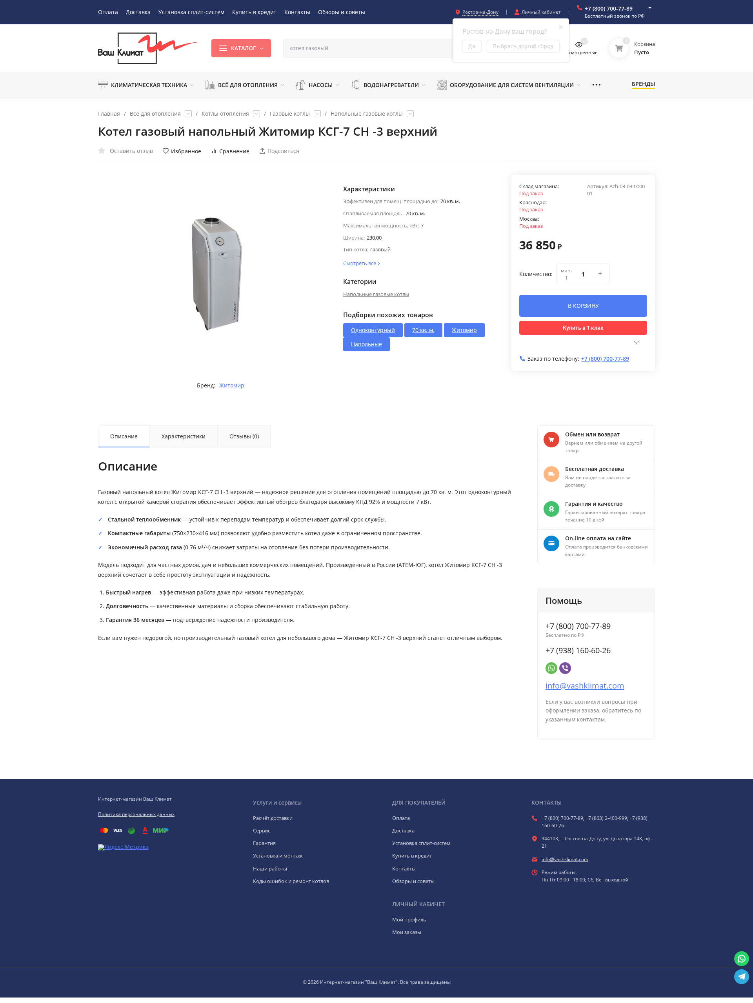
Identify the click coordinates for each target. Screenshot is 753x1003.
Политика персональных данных (136, 814)
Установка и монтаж (278, 855)
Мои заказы (406, 932)
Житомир (231, 385)
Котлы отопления (225, 113)
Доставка (403, 830)
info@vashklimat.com (585, 685)
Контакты (404, 868)
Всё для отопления (155, 113)
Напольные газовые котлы (367, 113)
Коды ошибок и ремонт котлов (291, 881)
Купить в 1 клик (583, 328)
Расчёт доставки (273, 817)
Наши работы (270, 868)
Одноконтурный (373, 330)
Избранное (186, 151)
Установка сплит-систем (421, 843)
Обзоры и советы (413, 881)
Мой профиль (409, 919)
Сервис (261, 830)
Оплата (401, 817)
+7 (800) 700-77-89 (609, 8)
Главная (109, 113)
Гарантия (264, 843)
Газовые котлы (290, 113)
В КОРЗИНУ (583, 305)
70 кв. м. (423, 330)
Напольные (366, 344)
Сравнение (234, 151)
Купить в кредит (412, 855)
